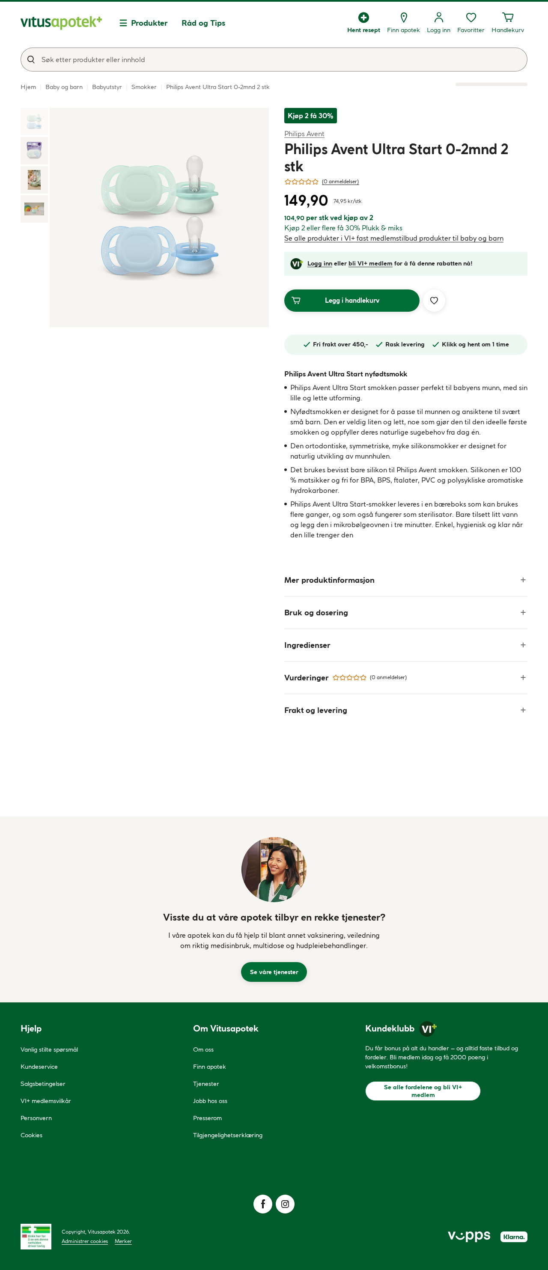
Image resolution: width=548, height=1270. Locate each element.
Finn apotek (209, 1066)
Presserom (207, 1118)
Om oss (203, 1049)
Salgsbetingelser (43, 1084)
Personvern (36, 1118)
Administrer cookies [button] (85, 1241)
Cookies (31, 1135)
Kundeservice (39, 1066)
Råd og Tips (203, 23)
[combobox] (274, 60)
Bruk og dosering (316, 612)
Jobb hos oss (210, 1101)
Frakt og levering (315, 710)
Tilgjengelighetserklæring (227, 1135)
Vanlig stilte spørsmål (49, 1049)
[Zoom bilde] (159, 217)
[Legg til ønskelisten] (434, 300)
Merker (123, 1241)
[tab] (34, 121)
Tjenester (206, 1084)
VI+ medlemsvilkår (46, 1101)
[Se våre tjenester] (274, 869)
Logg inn (319, 263)
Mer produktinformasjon (329, 580)
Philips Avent (304, 133)
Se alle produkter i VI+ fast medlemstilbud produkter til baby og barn (393, 238)
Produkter (149, 23)
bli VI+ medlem (370, 263)
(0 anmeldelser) (340, 181)
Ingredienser (307, 645)
